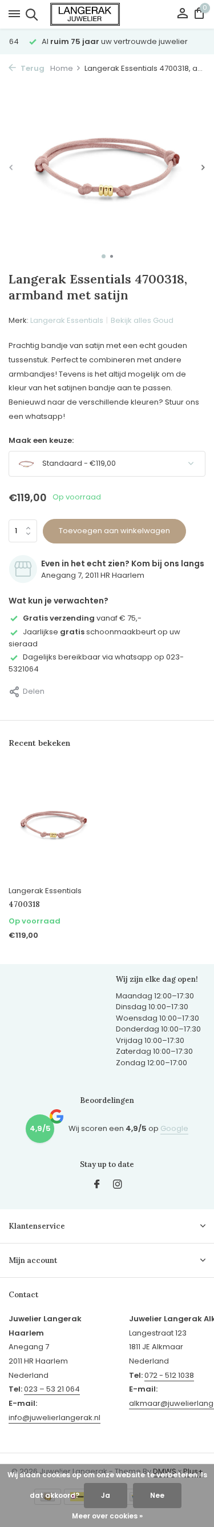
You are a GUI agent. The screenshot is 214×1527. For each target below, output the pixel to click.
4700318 (24, 904)
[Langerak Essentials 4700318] (54, 823)
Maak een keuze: (41, 440)
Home (61, 68)
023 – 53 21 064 (52, 1389)
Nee (157, 1495)
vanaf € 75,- (82, 618)
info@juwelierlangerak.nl (54, 1417)
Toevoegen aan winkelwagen (114, 530)
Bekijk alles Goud (142, 320)
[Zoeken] (30, 14)
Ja (105, 1495)
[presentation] (11, 168)
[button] (103, 256)
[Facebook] (97, 1185)
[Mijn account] (182, 14)
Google (174, 1128)
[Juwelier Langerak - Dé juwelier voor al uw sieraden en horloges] (107, 14)
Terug (32, 68)
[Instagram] (117, 1185)
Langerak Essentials (66, 320)
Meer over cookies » (107, 1516)
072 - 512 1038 (169, 1375)
